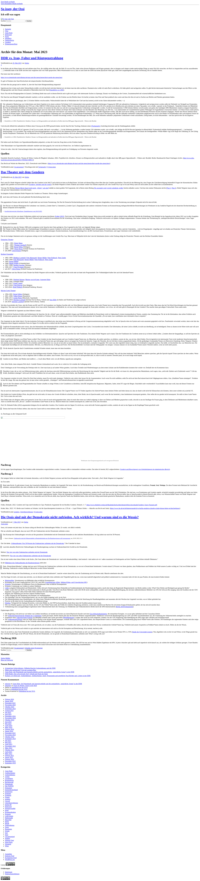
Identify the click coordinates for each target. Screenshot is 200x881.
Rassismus (8, 829)
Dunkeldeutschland (11, 790)
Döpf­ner (7, 603)
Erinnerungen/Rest (11, 44)
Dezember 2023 (10, 733)
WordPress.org (10, 859)
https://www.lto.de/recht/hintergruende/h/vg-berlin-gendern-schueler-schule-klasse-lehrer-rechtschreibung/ (145, 508)
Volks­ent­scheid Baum (15, 619)
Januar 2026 (9, 701)
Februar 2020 (9, 759)
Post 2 (174, 188)
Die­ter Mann (18, 243)
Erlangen (8, 793)
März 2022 (8, 748)
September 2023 (10, 739)
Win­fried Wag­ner (18, 279)
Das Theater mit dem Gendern (22, 172)
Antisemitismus (10, 775)
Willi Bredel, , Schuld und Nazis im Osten (26, 674)
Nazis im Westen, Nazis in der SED (25, 685)
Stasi (6, 835)
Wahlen (7, 838)
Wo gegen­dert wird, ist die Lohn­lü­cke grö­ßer (108, 188)
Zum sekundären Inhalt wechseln (12, 3)
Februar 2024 (9, 729)
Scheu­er (7, 584)
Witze (7, 846)
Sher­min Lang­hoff (19, 300)
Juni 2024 (8, 722)
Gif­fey (7, 588)
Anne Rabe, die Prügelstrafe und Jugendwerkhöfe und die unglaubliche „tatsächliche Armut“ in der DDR (39, 672)
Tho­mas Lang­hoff (20, 245)
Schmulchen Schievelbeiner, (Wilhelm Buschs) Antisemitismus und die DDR (30, 668)
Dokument (8, 788)
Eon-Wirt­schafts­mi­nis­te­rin (98, 614)
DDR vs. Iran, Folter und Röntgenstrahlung (32, 58)
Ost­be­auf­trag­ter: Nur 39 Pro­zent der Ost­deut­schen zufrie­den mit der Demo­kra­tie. (37, 543)
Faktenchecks (9, 40)
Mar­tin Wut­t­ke (14, 263)
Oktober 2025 (9, 707)
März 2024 (8, 727)
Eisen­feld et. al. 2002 (57, 90)
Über (6, 31)
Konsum (8, 814)
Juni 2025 (8, 714)
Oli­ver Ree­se (18, 249)
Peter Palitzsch (52, 258)
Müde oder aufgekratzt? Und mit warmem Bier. (20, 670)
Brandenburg (9, 780)
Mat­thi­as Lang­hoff (19, 258)
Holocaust (8, 35)
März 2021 (8, 754)
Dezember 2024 (10, 716)
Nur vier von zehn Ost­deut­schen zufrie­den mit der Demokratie (27, 552)
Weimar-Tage (9, 840)
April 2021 (8, 752)
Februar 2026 (9, 699)
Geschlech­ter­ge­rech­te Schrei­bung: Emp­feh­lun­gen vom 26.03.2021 (23, 211)
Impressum (8, 872)
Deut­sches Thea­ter (7, 240)
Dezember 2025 (10, 703)
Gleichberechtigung (26, 512)
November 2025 (10, 705)
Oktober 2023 (9, 737)
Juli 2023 (8, 740)
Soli (6, 833)
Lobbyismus (9, 816)
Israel (7, 810)
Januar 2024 (9, 731)
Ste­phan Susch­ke (19, 265)
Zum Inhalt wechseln (8, 2)
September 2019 (10, 763)
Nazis (7, 36)
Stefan (27, 63)
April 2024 (8, 725)
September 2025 (10, 709)
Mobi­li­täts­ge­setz (68, 617)
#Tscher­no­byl (95, 126)
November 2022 (10, 746)
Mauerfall (8, 820)
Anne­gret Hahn (45, 279)
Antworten (52, 167)
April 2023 (8, 744)
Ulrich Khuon (16, 251)
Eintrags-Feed (9, 856)
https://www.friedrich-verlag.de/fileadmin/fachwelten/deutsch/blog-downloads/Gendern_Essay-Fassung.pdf (121, 505)
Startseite (8, 29)
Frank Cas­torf (17, 283)
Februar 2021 (9, 755)
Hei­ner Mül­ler (42, 258)
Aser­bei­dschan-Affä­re (52, 582)
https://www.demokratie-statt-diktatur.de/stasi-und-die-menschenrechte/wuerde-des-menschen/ (31, 77)
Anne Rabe (8, 33)
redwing (7, 684)
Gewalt (7, 801)
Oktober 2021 (9, 750)
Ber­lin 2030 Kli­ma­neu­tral (124, 607)
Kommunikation (10, 812)
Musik (7, 823)
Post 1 (169, 188)
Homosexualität (10, 808)
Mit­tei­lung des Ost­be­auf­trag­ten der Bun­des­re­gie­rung (22, 563)
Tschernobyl (42, 167)
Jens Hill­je (53, 300)
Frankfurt (8, 795)
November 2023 (10, 735)
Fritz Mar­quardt (31, 258)
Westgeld (8, 844)
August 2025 (9, 710)
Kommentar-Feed (11, 858)
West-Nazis (8, 842)
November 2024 (10, 718)
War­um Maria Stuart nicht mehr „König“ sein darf (32, 188)
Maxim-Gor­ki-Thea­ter (8, 291)
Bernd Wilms (18, 247)
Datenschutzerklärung (12, 874)
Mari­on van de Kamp (32, 279)
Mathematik (9, 818)
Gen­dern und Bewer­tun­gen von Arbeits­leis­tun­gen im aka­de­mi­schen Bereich (145, 469)
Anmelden (8, 854)
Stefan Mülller (5, 658)
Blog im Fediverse (7, 660)
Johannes (8, 685)
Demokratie (9, 784)
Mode (7, 822)
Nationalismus (9, 825)
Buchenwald (9, 782)
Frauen (7, 797)
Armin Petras (17, 298)
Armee (7, 777)
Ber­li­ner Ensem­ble (7, 254)
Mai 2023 (8, 742)
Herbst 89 (8, 805)
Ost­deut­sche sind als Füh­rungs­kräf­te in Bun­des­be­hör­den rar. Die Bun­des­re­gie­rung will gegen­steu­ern (42, 538)
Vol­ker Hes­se (17, 296)
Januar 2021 (9, 757)
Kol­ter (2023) (59, 216)
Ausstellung (9, 778)
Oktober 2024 (9, 720)
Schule (7, 831)
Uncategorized (19, 167)
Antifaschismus (10, 773)
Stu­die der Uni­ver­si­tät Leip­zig (142, 632)
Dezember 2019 (10, 761)
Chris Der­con (17, 285)
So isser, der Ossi (12, 9)
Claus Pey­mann (18, 267)
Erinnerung (8, 792)
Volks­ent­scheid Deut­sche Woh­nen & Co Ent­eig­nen (24, 616)
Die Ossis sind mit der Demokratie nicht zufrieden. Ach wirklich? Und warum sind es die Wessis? (70, 517)
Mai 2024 (8, 724)
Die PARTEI (9, 786)
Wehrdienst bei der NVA (20, 687)
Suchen (3, 21)
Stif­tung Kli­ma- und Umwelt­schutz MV (74, 582)
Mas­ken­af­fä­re (9, 580)
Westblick (8, 38)
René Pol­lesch (17, 287)
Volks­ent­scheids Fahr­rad (24, 617)
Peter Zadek (62, 258)
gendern (16, 512)
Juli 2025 (8, 712)
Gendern (8, 42)
